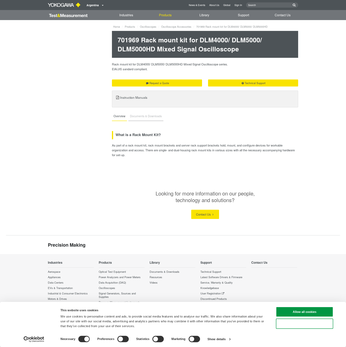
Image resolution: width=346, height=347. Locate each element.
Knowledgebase (209, 288)
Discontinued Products (213, 299)
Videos (154, 282)
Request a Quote (159, 83)
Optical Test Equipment (112, 272)
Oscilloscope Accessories (176, 26)
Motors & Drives (57, 299)
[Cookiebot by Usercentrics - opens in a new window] (33, 339)
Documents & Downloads (164, 272)
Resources (156, 277)
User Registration (210, 293)
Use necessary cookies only (304, 323)
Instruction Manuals (133, 97)
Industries (126, 15)
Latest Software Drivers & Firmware (221, 277)
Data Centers (55, 282)
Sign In (238, 5)
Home (116, 26)
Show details (216, 339)
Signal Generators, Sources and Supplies (117, 295)
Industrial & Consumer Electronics (68, 293)
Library (204, 15)
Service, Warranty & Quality (216, 282)
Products (165, 15)
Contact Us (283, 15)
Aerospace (54, 272)
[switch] (123, 339)
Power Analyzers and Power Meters (120, 277)
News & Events (197, 5)
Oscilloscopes (148, 26)
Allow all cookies (304, 311)
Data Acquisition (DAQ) (112, 282)
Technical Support (255, 83)
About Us (214, 5)
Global (226, 5)
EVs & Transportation (60, 288)
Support (243, 15)
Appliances (54, 277)
